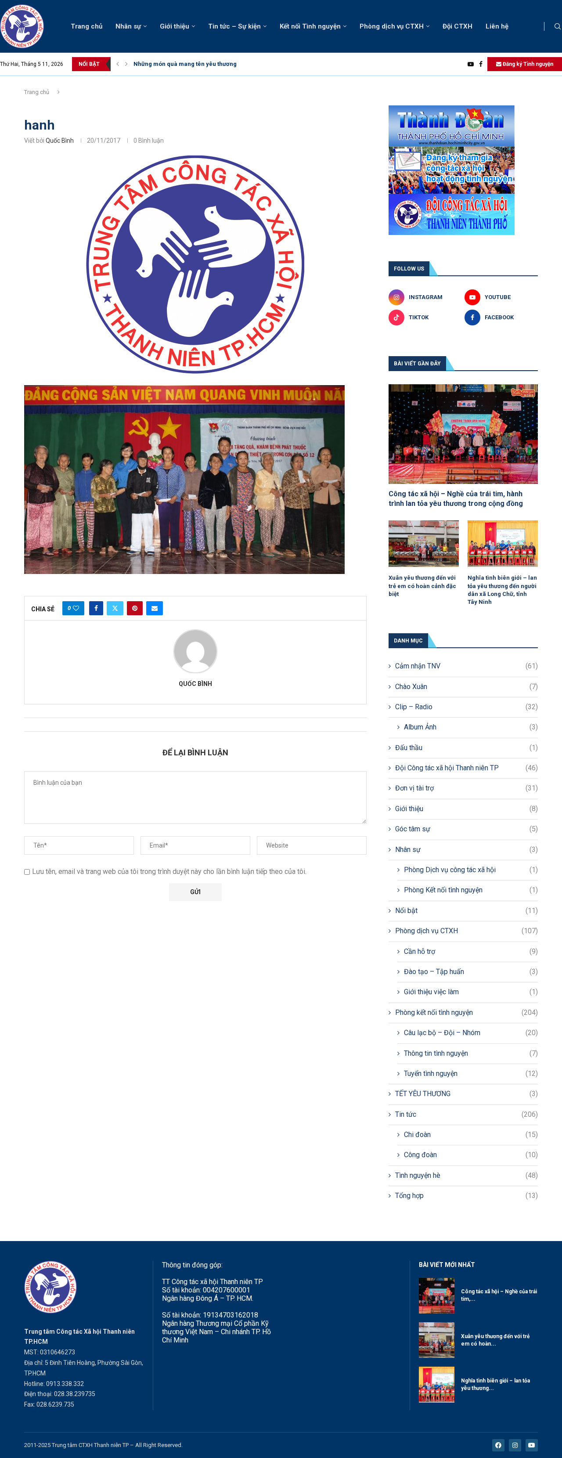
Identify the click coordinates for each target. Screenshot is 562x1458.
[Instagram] (515, 1445)
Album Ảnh (471, 727)
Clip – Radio (466, 707)
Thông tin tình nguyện (471, 1053)
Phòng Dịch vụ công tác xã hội (471, 870)
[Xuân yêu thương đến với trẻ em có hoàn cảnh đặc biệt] (424, 543)
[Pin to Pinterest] (135, 608)
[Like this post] (76, 608)
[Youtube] (470, 64)
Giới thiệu (174, 26)
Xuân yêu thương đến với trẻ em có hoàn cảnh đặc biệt (422, 585)
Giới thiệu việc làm (471, 992)
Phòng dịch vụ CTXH (392, 26)
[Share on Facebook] (96, 608)
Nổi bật (466, 910)
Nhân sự (128, 26)
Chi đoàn (471, 1134)
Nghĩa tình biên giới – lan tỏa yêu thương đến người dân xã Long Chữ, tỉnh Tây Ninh (502, 589)
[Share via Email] (154, 608)
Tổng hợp (466, 1195)
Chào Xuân (466, 686)
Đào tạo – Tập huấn (471, 971)
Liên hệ (497, 26)
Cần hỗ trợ (471, 951)
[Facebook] (481, 64)
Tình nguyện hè (466, 1175)
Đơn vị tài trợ (466, 788)
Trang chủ (86, 26)
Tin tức (466, 1114)
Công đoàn (471, 1155)
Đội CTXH (457, 26)
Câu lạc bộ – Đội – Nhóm (471, 1033)
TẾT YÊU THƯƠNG (466, 1094)
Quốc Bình (60, 140)
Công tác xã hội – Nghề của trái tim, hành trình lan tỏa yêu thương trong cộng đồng (456, 499)
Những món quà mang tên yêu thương (185, 64)
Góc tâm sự (466, 829)
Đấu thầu (466, 747)
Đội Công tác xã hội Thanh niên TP (466, 768)
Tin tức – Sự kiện (234, 26)
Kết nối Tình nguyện (310, 26)
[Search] (557, 26)
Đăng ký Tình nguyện (527, 64)
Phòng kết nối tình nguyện (466, 1012)
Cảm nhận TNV (466, 666)
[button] (117, 64)
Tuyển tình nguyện (471, 1073)
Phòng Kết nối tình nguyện (471, 890)
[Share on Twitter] (115, 608)
